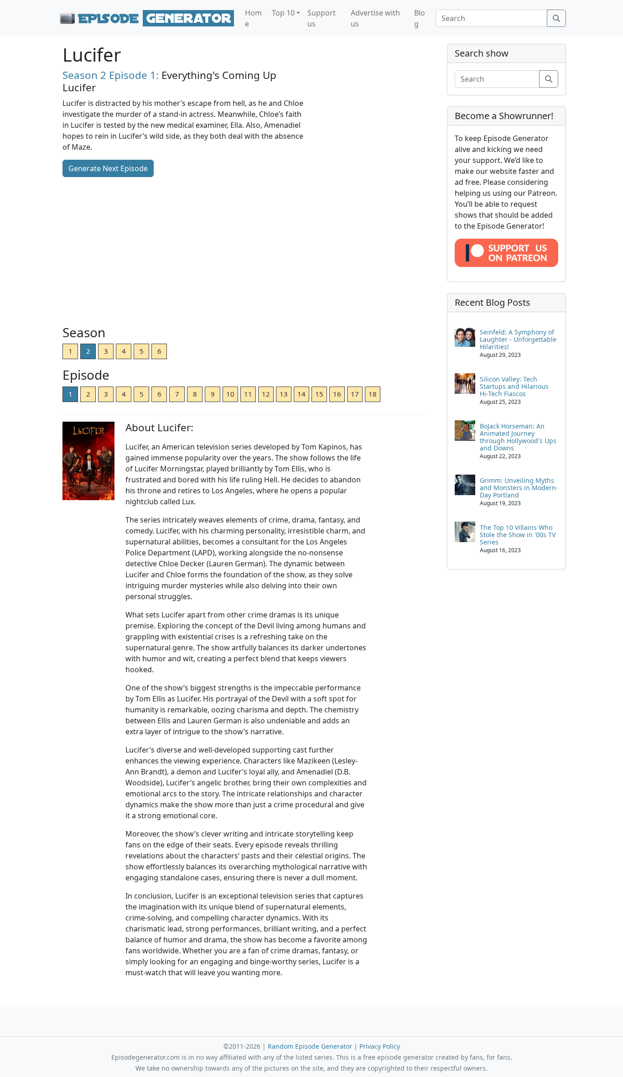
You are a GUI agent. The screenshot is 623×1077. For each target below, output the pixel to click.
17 (355, 393)
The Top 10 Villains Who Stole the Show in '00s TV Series (518, 534)
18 (373, 393)
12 (266, 393)
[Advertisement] (246, 252)
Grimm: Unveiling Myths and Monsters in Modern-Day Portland (519, 487)
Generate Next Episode (108, 168)
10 (230, 393)
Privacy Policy (379, 1046)
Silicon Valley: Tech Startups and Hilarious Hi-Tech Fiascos (514, 386)
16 (337, 393)
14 (301, 393)
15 (319, 393)
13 (284, 393)
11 (248, 393)
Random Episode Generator (310, 1046)
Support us (321, 18)
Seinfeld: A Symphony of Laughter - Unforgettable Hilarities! (518, 339)
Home (253, 18)
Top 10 (283, 13)
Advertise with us (375, 18)
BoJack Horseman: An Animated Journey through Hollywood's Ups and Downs (518, 437)
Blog (419, 18)
